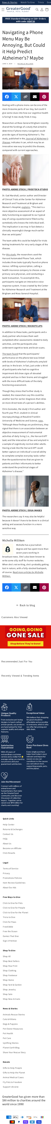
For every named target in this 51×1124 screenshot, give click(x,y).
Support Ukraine (11, 1086)
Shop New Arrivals (11, 999)
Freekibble (8, 926)
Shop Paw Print (10, 965)
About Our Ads (9, 887)
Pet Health (8, 1033)
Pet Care (7, 1038)
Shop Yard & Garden (12, 984)
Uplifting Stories (10, 1042)
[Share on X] (16, 96)
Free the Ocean (10, 931)
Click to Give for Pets (13, 903)
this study (11, 254)
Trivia (41, 2)
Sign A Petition (10, 940)
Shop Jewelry (9, 989)
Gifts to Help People (12, 1067)
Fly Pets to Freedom (12, 1082)
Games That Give (11, 936)
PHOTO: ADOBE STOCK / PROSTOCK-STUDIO (25, 189)
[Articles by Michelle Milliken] (7, 549)
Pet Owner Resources (13, 1028)
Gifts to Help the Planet (14, 1072)
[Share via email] (34, 96)
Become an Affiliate (12, 848)
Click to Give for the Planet (15, 912)
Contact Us (8, 834)
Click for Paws (9, 921)
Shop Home (8, 980)
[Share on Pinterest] (44, 96)
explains (26, 207)
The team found (10, 353)
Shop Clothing (9, 970)
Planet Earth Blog (11, 1047)
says (40, 420)
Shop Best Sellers (11, 961)
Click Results (9, 853)
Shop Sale (7, 994)
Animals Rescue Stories (14, 1014)
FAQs (5, 838)
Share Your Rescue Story (14, 1052)
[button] (37, 9)
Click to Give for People (14, 907)
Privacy (6, 873)
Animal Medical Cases (13, 1077)
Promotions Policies (12, 877)
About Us (7, 843)
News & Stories (9, 2)
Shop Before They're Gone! (25, 643)
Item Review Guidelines (14, 882)
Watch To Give (28, 2)
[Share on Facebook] (7, 96)
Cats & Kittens (9, 1019)
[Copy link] (25, 96)
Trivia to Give (9, 917)
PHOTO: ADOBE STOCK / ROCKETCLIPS (22, 325)
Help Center (8, 824)
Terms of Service (10, 868)
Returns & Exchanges (13, 829)
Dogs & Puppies (10, 1024)
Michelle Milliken (25, 64)
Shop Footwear (10, 975)
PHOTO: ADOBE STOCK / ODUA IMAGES (22, 510)
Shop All (7, 956)
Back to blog (27, 605)
